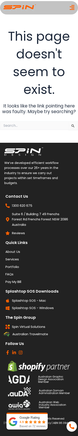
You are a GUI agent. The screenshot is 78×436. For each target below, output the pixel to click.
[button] (72, 8)
